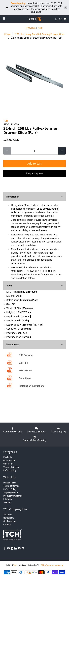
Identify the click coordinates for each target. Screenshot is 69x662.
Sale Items (8, 463)
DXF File (23, 362)
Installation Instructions (31, 386)
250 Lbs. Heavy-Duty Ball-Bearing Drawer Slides (39, 34)
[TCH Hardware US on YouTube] (8, 549)
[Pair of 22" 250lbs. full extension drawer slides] (34, 78)
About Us (7, 514)
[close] (65, 7)
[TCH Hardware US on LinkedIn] (15, 549)
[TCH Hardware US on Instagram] (12, 549)
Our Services (9, 460)
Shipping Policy (10, 492)
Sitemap (7, 502)
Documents (12, 344)
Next (40, 28)
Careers (7, 524)
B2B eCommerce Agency (52, 565)
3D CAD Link (25, 370)
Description (12, 196)
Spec (9, 285)
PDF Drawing (25, 355)
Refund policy (9, 470)
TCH (5, 120)
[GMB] (23, 549)
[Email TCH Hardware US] (19, 549)
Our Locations (10, 521)
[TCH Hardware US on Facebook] (4, 549)
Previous (31, 28)
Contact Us (8, 518)
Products (7, 457)
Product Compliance (12, 496)
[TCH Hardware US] (34, 19)
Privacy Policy (9, 482)
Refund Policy (9, 489)
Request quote (34, 173)
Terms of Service (11, 467)
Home (7, 34)
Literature (7, 499)
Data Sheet (25, 378)
